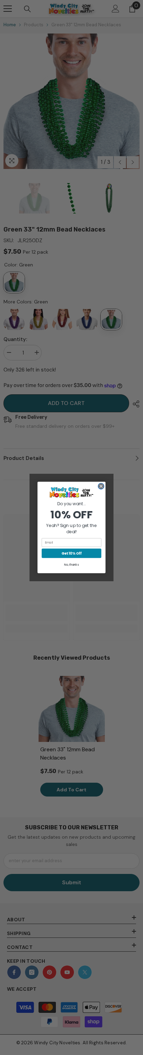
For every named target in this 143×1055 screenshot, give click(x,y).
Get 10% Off (71, 553)
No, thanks (71, 565)
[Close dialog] (101, 486)
